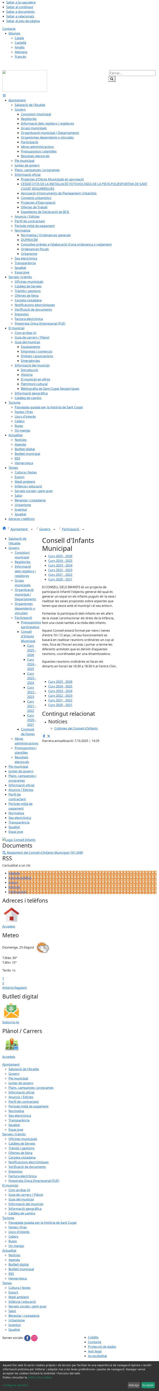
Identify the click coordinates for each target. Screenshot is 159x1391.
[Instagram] (34, 1338)
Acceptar (148, 1385)
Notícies (14, 887)
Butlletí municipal (21, 1269)
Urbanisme (17, 1320)
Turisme (8, 1218)
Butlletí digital (19, 1264)
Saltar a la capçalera (20, 2)
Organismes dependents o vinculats (25, 608)
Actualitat (9, 1250)
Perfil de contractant (24, 1102)
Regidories (22, 562)
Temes (7, 1283)
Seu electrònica (20, 818)
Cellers (13, 1236)
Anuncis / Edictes (21, 790)
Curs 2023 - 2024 (31, 678)
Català (19, 38)
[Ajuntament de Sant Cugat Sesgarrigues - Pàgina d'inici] (24, 80)
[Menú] (4, 95)
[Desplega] (32, 529)
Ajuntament (19, 529)
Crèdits (93, 1337)
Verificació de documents (27, 1167)
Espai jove (16, 832)
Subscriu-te (10, 1022)
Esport (13, 1292)
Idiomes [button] (14, 33)
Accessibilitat (97, 1356)
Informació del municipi (26, 1204)
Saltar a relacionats (20, 16)
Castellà (20, 43)
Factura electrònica (23, 1176)
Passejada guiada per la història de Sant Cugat (43, 1222)
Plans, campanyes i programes (31, 1088)
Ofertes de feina (20, 1153)
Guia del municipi (21, 1199)
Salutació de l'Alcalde (24, 1069)
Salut (12, 1311)
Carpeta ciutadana (22, 1157)
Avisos (13, 882)
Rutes (13, 1241)
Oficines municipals (23, 1139)
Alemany (21, 52)
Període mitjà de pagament (28, 1106)
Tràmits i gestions (22, 1148)
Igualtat (14, 827)
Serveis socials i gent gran (28, 1306)
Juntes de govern (21, 771)
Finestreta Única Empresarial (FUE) (34, 1181)
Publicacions (18, 892)
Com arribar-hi (19, 1190)
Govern (45, 529)
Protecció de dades (102, 1346)
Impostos (15, 1171)
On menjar (16, 1246)
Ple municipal (18, 766)
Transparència (19, 822)
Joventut (15, 1325)
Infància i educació (22, 1302)
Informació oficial (21, 785)
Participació (71, 529)
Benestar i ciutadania (24, 1315)
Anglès (20, 47)
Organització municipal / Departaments (25, 594)
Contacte (9, 29)
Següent (21, 988)
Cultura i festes (20, 1288)
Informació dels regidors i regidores (25, 571)
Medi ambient (19, 1297)
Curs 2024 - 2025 (31, 664)
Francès (20, 56)
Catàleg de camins (22, 1213)
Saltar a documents (20, 11)
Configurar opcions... (16, 1385)
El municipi (10, 1185)
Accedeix (8, 926)
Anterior (8, 988)
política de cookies (40, 1377)
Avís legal (95, 1351)
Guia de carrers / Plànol (26, 1195)
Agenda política (20, 878)
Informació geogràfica (25, 1208)
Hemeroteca (18, 1278)
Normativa (16, 813)
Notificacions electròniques (29, 1162)
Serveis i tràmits (14, 1134)
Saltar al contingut (19, 7)
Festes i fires (18, 1227)
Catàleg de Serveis (22, 1143)
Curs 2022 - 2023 (31, 692)
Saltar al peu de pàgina (23, 21)
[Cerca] (111, 79)
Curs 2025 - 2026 (31, 650)
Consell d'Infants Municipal (28, 636)
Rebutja (134, 1385)
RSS (11, 1274)
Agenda (14, 873)
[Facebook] (27, 1338)
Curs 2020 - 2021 (31, 720)
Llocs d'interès (19, 1232)
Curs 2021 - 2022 (31, 706)
